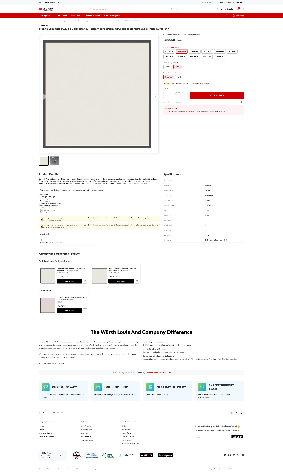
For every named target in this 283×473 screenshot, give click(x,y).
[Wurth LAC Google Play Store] (165, 455)
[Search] (171, 9)
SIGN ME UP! (237, 437)
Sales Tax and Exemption (47, 433)
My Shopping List (86, 436)
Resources (75, 16)
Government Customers (46, 436)
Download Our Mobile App (131, 444)
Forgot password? (86, 429)
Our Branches (126, 429)
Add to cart (69, 281)
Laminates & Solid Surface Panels (108, 21)
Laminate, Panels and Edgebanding (82, 21)
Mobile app (240, 16)
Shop (43, 25)
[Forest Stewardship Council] (108, 455)
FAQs (124, 426)
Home (41, 21)
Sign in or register (219, 111)
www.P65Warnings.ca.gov (54, 220)
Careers (41, 429)
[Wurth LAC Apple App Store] (146, 455)
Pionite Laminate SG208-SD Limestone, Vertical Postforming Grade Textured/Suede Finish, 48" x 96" (122, 270)
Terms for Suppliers (128, 436)
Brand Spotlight (111, 16)
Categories (46, 16)
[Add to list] (85, 281)
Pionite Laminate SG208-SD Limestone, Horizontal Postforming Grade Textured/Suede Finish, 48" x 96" (71, 270)
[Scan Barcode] (176, 9)
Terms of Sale (126, 433)
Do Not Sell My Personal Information (234, 469)
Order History (85, 433)
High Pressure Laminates (131, 21)
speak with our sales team (160, 373)
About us (41, 426)
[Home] (46, 9)
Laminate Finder (93, 16)
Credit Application (128, 440)
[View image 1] (99, 94)
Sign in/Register (86, 426)
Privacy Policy (208, 469)
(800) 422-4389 (57, 413)
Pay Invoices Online (87, 440)
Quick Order (62, 16)
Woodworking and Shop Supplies (57, 21)
